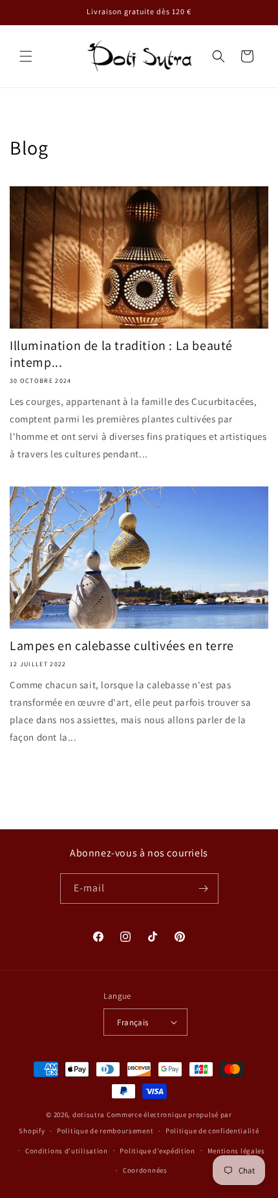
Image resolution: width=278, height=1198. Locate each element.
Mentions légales (236, 1150)
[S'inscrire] (203, 888)
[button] (26, 56)
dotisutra (88, 1114)
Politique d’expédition (157, 1150)
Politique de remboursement (105, 1130)
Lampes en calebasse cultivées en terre (122, 645)
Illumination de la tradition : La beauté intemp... (121, 354)
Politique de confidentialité (212, 1130)
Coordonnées (145, 1170)
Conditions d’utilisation (66, 1150)
